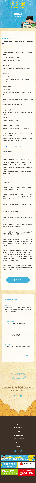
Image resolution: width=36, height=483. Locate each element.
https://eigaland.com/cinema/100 (13, 146)
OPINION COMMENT (18, 439)
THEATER (17, 428)
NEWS (18, 446)
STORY (17, 431)
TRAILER (18, 442)
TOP (17, 424)
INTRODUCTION (18, 435)
